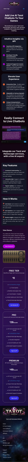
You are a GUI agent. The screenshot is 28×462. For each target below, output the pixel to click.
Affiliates (5, 433)
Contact (5, 452)
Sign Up (13, 351)
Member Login (6, 443)
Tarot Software (6, 428)
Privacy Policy (6, 455)
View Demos (8, 246)
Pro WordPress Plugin (14, 333)
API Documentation (7, 445)
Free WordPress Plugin (14, 284)
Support (5, 450)
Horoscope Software (8, 431)
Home (4, 423)
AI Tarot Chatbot (7, 426)
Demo (4, 440)
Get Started (13, 305)
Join (4, 438)
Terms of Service (7, 457)
